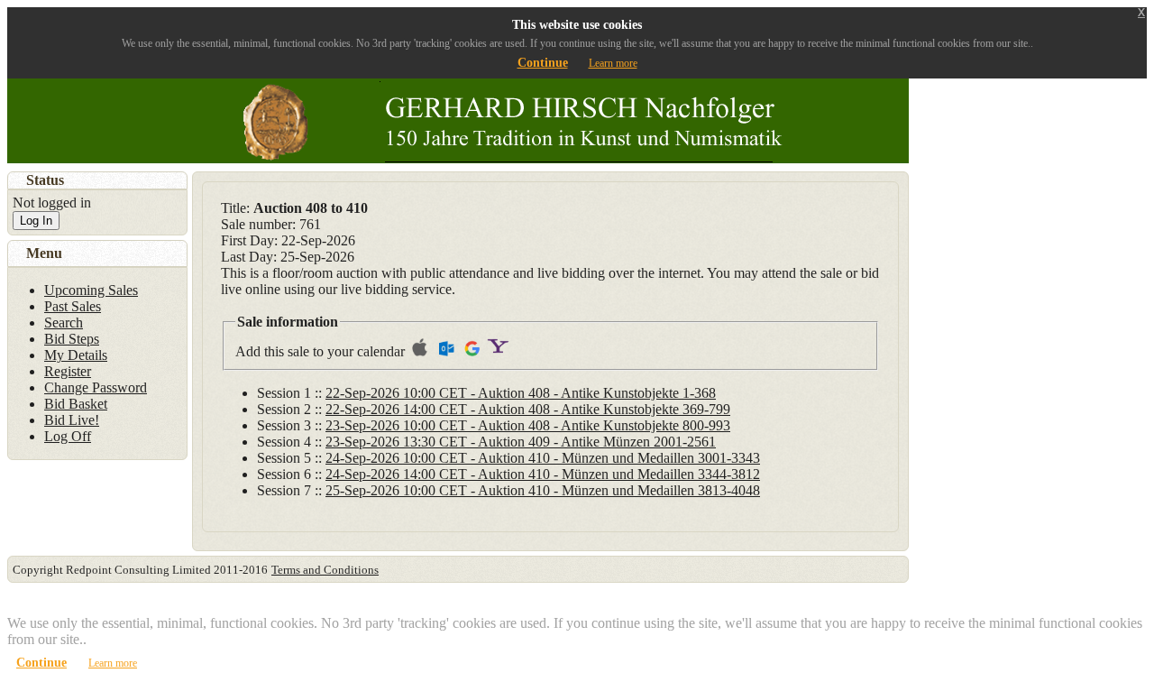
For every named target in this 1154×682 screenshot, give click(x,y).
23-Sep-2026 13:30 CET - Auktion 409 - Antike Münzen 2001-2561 (520, 441)
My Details (75, 355)
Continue (542, 62)
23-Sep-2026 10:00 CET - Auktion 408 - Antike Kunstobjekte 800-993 (527, 425)
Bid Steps (71, 338)
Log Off (67, 436)
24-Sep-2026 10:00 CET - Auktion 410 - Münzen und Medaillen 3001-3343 (542, 457)
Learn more (613, 63)
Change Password (95, 387)
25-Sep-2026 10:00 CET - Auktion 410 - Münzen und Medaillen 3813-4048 (542, 490)
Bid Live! (71, 420)
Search (63, 322)
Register (67, 371)
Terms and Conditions (325, 569)
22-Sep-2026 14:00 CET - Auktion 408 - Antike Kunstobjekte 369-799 (527, 409)
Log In (36, 220)
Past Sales (72, 306)
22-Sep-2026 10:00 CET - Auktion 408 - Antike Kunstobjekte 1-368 (520, 393)
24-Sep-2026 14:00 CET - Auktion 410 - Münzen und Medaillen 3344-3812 (542, 474)
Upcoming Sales (91, 290)
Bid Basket (75, 403)
